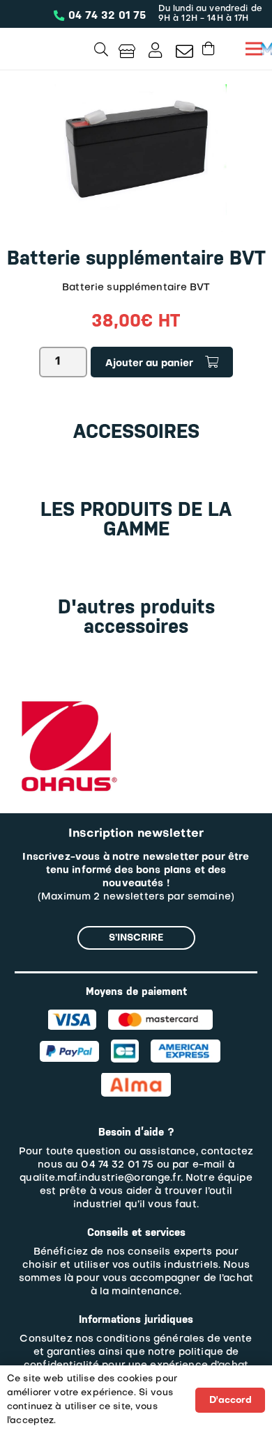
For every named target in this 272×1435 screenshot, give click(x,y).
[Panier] (208, 48)
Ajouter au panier (149, 363)
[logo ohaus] (67, 700)
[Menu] (254, 48)
